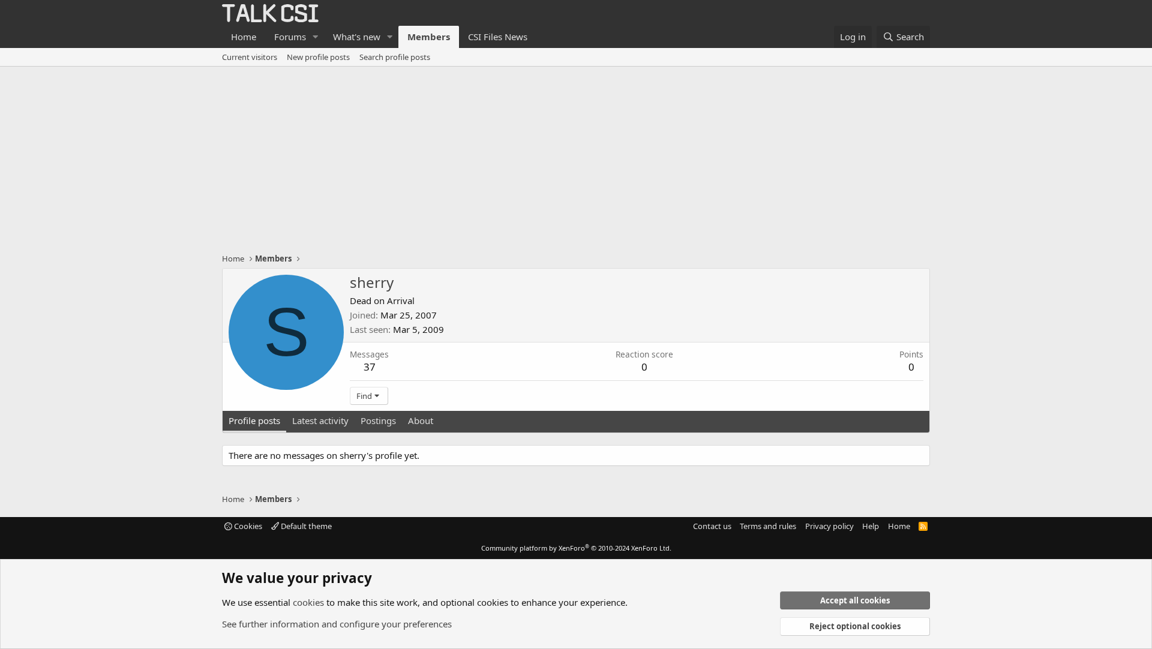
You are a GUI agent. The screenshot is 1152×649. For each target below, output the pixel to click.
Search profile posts (394, 57)
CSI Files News (497, 37)
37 (370, 367)
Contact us (712, 526)
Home (243, 37)
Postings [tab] (378, 420)
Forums (290, 37)
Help (870, 526)
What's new (356, 37)
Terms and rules (768, 526)
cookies (308, 602)
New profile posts (318, 57)
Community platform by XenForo (576, 547)
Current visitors (249, 57)
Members (428, 37)
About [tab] (420, 420)
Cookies (247, 526)
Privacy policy (829, 526)
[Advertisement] (576, 157)
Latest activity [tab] (320, 420)
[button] (315, 37)
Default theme (305, 526)
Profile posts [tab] (254, 420)
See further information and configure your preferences (337, 624)
